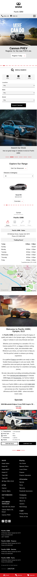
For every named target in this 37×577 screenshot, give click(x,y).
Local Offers (23, 469)
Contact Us (27, 443)
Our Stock (22, 463)
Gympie (18, 212)
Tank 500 (5, 478)
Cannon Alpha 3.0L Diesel (7, 511)
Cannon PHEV (6, 515)
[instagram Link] (9, 521)
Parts (21, 485)
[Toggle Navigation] (34, 16)
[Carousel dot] (1, 65)
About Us (22, 501)
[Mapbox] (5, 290)
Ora (3, 498)
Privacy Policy (23, 513)
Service (21, 482)
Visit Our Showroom (17, 168)
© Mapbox (33, 290)
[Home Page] (18, 5)
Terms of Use (23, 516)
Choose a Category (10, 173)
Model (4, 97)
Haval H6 (4, 466)
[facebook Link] (3, 521)
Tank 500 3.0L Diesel (8, 507)
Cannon (4, 488)
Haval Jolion (5, 463)
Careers (22, 504)
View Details (9, 443)
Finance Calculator (25, 475)
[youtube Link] (6, 521)
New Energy (23, 507)
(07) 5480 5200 (20, 236)
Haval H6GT (5, 469)
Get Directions (17, 289)
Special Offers (24, 466)
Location (5, 82)
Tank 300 (5, 475)
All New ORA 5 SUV (8, 481)
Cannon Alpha (6, 491)
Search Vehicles (17, 105)
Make (3, 89)
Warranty (22, 488)
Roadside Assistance (26, 491)
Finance (21, 472)
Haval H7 (4, 472)
